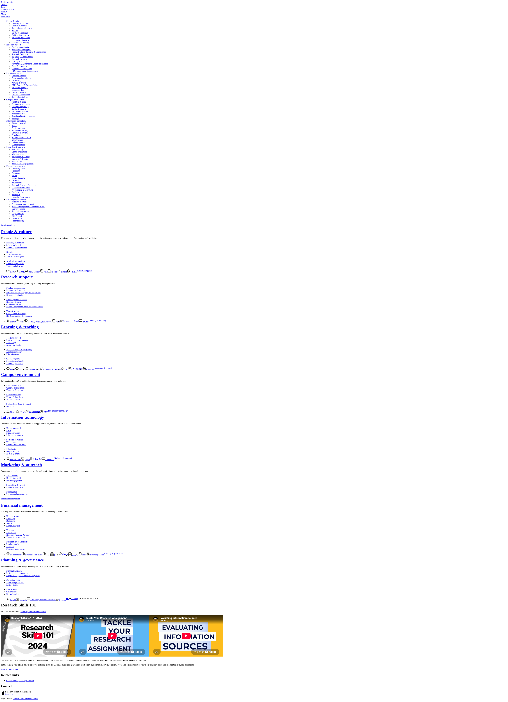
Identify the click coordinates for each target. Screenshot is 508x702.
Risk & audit (17, 216)
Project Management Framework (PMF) (28, 206)
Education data (18, 90)
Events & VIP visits (20, 159)
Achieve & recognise (20, 35)
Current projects (18, 209)
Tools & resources (19, 66)
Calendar (90, 369)
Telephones (16, 135)
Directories (5, 16)
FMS (45, 412)
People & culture (13, 21)
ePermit (22, 412)
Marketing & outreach (15, 147)
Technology (17, 80)
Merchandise (17, 161)
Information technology (16, 121)
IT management (18, 145)
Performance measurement (23, 204)
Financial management (15, 166)
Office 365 (37, 459)
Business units (7, 2)
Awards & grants (19, 83)
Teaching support (19, 76)
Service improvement (20, 211)
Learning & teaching (15, 73)
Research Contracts (20, 54)
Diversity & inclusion (21, 23)
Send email (10, 694)
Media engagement (20, 154)
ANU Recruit (34, 272)
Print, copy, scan (18, 128)
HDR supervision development (25, 71)
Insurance (16, 194)
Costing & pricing (19, 61)
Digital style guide (19, 152)
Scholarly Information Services (33, 611)
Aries (21, 322)
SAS (66, 369)
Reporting (16, 171)
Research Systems (19, 59)
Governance (17, 218)
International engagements (22, 164)
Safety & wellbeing (20, 33)
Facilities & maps (19, 102)
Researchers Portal (71, 321)
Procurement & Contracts (22, 190)
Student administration (21, 95)
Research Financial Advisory (24, 185)
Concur (65, 554)
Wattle (12, 369)
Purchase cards (18, 192)
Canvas (22, 369)
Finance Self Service (33, 555)
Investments (17, 183)
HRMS (21, 272)
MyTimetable (77, 369)
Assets (14, 175)
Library (4, 12)
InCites (85, 322)
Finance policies (97, 555)
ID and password (19, 123)
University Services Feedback (43, 600)
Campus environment (15, 99)
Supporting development (22, 28)
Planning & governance (16, 199)
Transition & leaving (20, 42)
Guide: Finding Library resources (20, 680)
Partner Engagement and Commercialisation (30, 64)
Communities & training (22, 68)
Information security (20, 130)
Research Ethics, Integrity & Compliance (29, 52)
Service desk (34, 369)
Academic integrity (20, 87)
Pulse (45, 272)
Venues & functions (20, 111)
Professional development (22, 78)
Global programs (19, 92)
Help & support (18, 142)
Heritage (15, 118)
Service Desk (15, 459)
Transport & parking (20, 106)
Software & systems (20, 133)
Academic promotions (21, 37)
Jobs (3, 7)
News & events (7, 9)
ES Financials (16, 555)
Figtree (64, 272)
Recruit (15, 30)
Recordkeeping (18, 221)
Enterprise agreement (20, 40)
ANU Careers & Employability (25, 85)
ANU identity (17, 149)
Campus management (21, 104)
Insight (13, 600)
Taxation (15, 180)
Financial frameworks (21, 197)
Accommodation (19, 114)
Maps (3, 14)
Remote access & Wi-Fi (21, 137)
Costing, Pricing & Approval (40, 322)
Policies (73, 272)
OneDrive (49, 459)
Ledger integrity (18, 178)
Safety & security (19, 109)
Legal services (18, 214)
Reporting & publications (22, 57)
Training (4, 4)
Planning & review (19, 202)
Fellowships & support (21, 49)
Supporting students (20, 97)
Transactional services (21, 187)
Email (14, 125)
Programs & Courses (52, 369)
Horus (12, 272)
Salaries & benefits (19, 26)
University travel (19, 168)
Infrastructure (17, 140)
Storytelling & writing (21, 156)
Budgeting (16, 173)
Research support (13, 45)
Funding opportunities (21, 47)
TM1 (48, 555)
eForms (54, 272)
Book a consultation (9, 669)
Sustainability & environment (24, 116)
